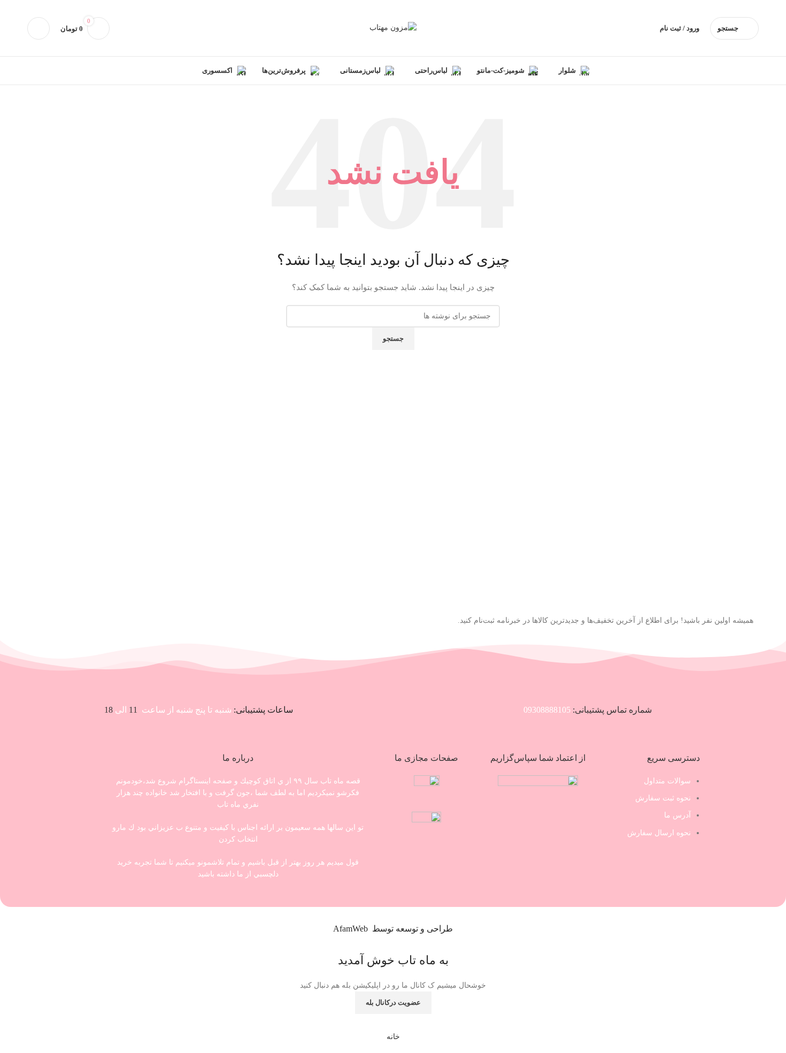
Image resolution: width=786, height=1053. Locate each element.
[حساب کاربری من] (38, 28)
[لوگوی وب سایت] (393, 28)
